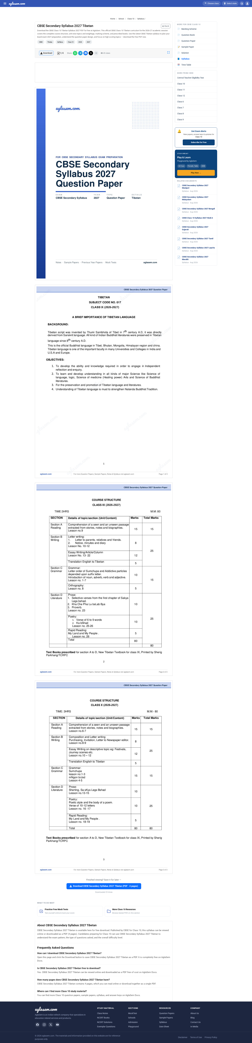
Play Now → (196, 173)
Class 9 (180, 119)
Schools (131, 1018)
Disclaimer (182, 1037)
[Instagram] (44, 1024)
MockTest (132, 1013)
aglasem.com (17, 3)
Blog (192, 1018)
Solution (183, 53)
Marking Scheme (187, 29)
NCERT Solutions (104, 1022)
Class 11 (181, 90)
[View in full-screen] (168, 52)
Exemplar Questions (106, 1026)
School (121, 19)
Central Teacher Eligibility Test (190, 78)
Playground (133, 1026)
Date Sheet (164, 1026)
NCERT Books (103, 1018)
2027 (88, 42)
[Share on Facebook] (85, 53)
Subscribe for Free (198, 142)
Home (112, 19)
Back (166, 26)
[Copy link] (96, 53)
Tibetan (49, 42)
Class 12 (181, 95)
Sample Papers (166, 1018)
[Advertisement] (104, 72)
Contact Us (195, 1022)
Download (47, 53)
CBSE (41, 42)
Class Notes (102, 1013)
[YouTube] (57, 1024)
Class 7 (180, 107)
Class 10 (130, 19)
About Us (194, 1013)
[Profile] (247, 3)
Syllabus (60, 42)
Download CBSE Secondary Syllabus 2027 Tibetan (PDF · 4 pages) (105, 886)
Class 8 (180, 113)
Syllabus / (141, 19)
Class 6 (180, 101)
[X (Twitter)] (50, 1024)
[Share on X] (91, 53)
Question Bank (186, 35)
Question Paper (186, 41)
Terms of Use (196, 1037)
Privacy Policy (211, 1037)
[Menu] (5, 3)
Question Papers (166, 1013)
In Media (194, 1026)
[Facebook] (37, 1024)
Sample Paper (185, 47)
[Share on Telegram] (80, 53)
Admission (133, 1022)
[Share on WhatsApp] (75, 53)
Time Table (184, 65)
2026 (80, 42)
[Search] (241, 3)
